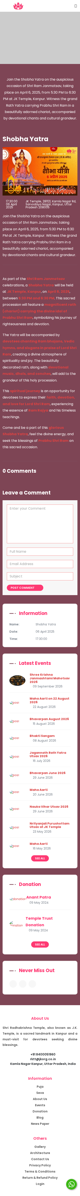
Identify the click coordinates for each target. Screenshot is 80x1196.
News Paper (40, 1123)
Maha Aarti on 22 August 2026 (49, 700)
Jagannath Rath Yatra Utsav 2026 (48, 754)
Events (40, 1105)
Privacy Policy (40, 1165)
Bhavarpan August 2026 (49, 719)
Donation (40, 1111)
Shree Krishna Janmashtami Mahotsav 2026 (50, 678)
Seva (40, 1092)
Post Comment (23, 588)
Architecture (40, 1152)
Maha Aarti (39, 790)
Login (40, 1183)
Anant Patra (38, 897)
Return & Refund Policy (40, 1177)
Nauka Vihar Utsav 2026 (49, 807)
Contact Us (40, 1159)
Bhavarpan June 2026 (47, 773)
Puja (40, 1086)
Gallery (40, 1146)
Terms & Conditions (40, 1171)
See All (40, 858)
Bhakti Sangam (42, 736)
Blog (40, 1117)
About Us (40, 1098)
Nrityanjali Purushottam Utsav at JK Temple (49, 825)
